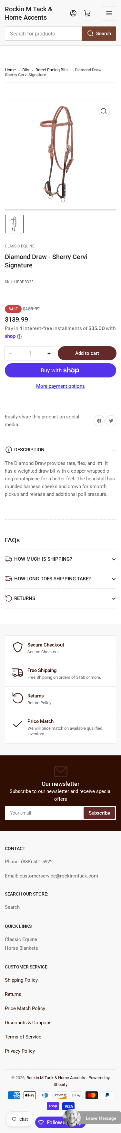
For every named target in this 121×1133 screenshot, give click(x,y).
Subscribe (99, 813)
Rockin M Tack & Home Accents (28, 13)
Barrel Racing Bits (51, 69)
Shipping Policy (21, 980)
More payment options (60, 386)
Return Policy (39, 702)
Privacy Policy (20, 1051)
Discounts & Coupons (28, 1023)
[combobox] (60, 33)
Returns (13, 994)
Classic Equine (20, 246)
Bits (25, 69)
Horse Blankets (21, 948)
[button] (92, 1120)
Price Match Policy (25, 1008)
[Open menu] (109, 13)
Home (10, 69)
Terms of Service (23, 1037)
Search (103, 33)
